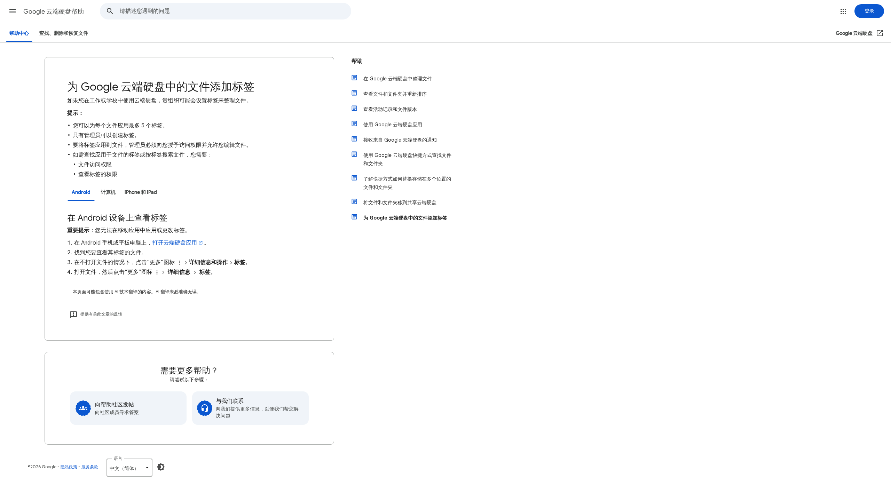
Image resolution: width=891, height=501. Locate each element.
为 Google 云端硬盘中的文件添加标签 (405, 218)
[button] (12, 11)
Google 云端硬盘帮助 (53, 11)
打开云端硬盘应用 (174, 242)
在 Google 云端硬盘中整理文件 (397, 78)
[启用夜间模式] (160, 467)
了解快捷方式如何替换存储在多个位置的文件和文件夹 (407, 183)
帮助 (357, 61)
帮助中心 (19, 33)
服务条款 (89, 466)
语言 (118, 458)
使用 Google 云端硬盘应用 (392, 124)
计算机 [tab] (108, 192)
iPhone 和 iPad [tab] (141, 192)
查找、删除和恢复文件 (63, 33)
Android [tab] (81, 192)
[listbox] (129, 468)
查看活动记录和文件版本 (390, 109)
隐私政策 (69, 466)
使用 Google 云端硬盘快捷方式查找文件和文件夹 (407, 159)
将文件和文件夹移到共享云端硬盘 (399, 202)
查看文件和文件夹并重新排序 (395, 94)
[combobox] (235, 11)
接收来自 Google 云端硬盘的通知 (400, 140)
